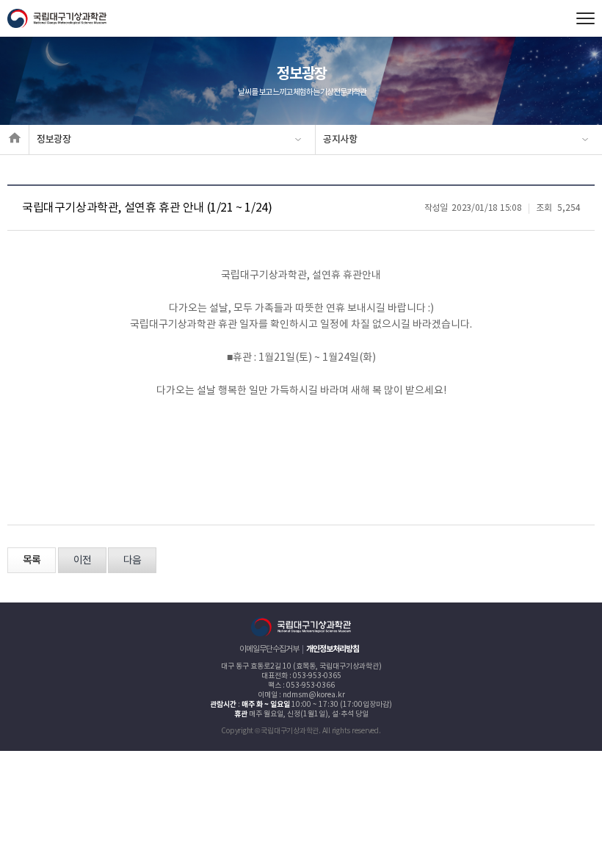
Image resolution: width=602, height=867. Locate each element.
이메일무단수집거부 (269, 649)
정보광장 (54, 139)
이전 (82, 560)
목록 (31, 560)
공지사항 (340, 139)
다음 (132, 560)
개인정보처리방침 (332, 649)
